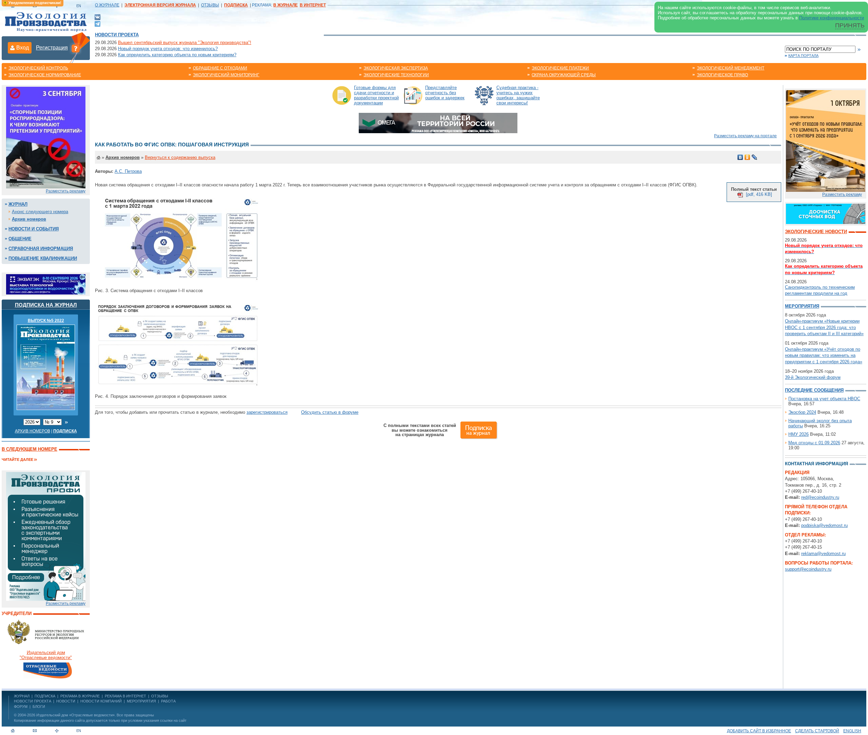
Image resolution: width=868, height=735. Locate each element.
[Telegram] (97, 23)
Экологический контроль (38, 68)
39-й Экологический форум (813, 377)
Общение (20, 238)
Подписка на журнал (46, 305)
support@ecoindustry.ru (808, 569)
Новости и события (33, 228)
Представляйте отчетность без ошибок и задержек (445, 92)
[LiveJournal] (754, 157)
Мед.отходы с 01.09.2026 (814, 442)
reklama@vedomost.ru (823, 553)
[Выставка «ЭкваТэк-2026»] (45, 283)
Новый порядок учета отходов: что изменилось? (168, 48)
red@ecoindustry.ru (820, 497)
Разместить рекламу (65, 191)
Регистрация (52, 47)
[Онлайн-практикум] (825, 140)
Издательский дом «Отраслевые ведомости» (75, 715)
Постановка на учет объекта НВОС (824, 398)
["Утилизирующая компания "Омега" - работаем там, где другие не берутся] (438, 122)
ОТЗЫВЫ (210, 5)
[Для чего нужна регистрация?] (76, 48)
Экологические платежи (560, 68)
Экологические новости (816, 231)
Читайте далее (17, 459)
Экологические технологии (396, 75)
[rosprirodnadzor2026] (45, 137)
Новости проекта (117, 34)
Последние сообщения (814, 390)
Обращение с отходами (220, 68)
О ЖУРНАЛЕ (107, 5)
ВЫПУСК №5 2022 (46, 320)
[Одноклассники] (747, 157)
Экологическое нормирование (44, 75)
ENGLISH (852, 731)
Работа (168, 701)
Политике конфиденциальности (831, 17)
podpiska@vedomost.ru (824, 525)
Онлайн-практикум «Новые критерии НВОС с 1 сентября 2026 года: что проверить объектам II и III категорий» (824, 327)
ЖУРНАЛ (21, 696)
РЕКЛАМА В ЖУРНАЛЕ (80, 696)
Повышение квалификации (42, 258)
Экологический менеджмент (730, 68)
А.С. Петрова (128, 171)
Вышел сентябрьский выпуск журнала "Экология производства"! (184, 42)
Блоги (39, 707)
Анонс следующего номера (40, 211)
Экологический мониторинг (226, 75)
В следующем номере (29, 449)
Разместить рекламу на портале (745, 136)
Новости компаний (101, 701)
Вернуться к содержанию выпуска (180, 157)
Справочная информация (40, 248)
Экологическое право (722, 75)
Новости (65, 701)
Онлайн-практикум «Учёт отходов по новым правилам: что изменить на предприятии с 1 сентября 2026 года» (823, 355)
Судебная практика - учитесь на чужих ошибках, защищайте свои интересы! (518, 95)
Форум (20, 707)
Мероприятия (802, 306)
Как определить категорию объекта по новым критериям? (177, 54)
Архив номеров (29, 219)
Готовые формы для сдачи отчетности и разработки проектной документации (376, 95)
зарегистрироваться (267, 412)
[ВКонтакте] (97, 16)
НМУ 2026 (798, 434)
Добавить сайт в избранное (759, 731)
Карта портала (803, 56)
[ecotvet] (45, 535)
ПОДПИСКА (45, 696)
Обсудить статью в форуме (329, 412)
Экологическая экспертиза (395, 68)
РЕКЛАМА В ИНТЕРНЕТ (125, 696)
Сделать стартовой (817, 731)
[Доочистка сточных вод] (825, 213)
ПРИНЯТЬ (850, 25)
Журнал (17, 204)
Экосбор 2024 (802, 412)
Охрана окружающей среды (564, 75)
